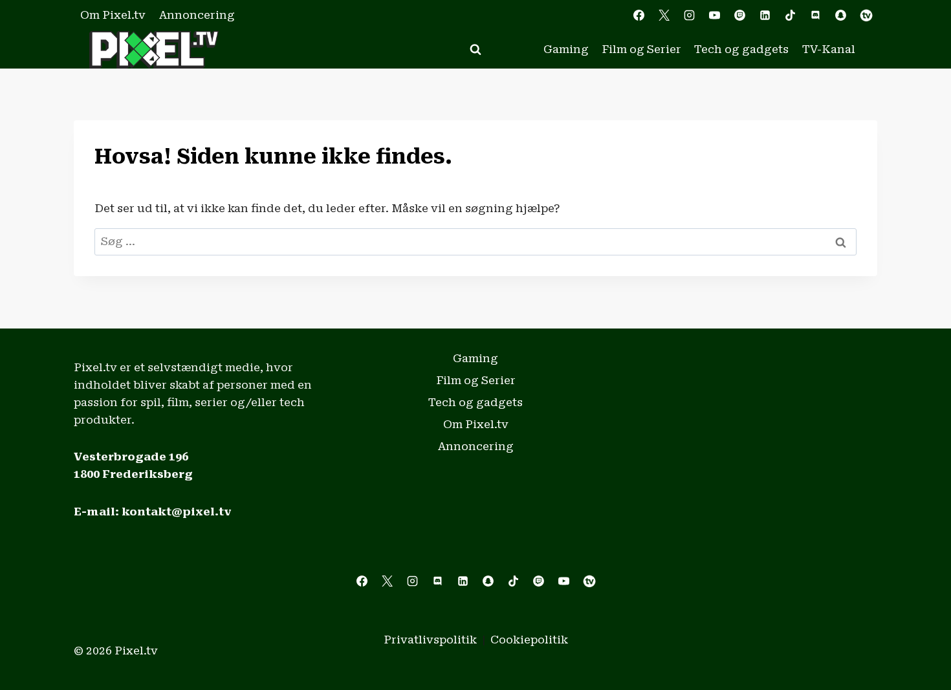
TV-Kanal (828, 49)
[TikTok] (791, 16)
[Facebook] (639, 16)
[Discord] (816, 16)
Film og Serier (641, 49)
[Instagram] (689, 16)
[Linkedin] (765, 16)
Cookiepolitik (529, 639)
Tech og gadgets (741, 49)
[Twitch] (740, 16)
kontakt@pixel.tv (177, 511)
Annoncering (197, 14)
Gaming (566, 49)
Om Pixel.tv (113, 14)
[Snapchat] (841, 16)
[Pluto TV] (866, 16)
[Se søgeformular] (475, 49)
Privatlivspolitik (430, 639)
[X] (664, 16)
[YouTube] (714, 16)
